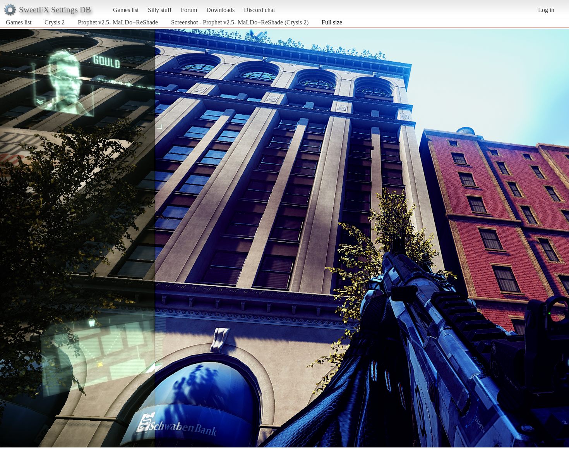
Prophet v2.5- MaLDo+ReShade (118, 22)
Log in (546, 10)
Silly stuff (159, 10)
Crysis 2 (55, 22)
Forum (189, 10)
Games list (126, 10)
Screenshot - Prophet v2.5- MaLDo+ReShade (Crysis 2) (239, 22)
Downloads (220, 10)
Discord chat (259, 10)
